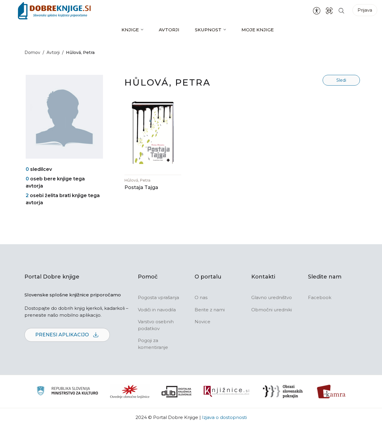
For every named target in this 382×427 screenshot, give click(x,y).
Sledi (341, 80)
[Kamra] (331, 391)
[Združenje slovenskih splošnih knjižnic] (226, 391)
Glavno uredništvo (271, 297)
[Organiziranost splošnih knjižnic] (130, 391)
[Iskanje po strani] (341, 10)
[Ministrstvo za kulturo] (67, 391)
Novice (202, 321)
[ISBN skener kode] (329, 10)
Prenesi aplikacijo (62, 335)
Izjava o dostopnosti (224, 417)
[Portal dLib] (176, 391)
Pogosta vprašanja (158, 297)
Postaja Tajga (141, 187)
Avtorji (169, 30)
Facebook (319, 297)
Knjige (130, 30)
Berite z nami (210, 309)
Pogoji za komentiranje (153, 344)
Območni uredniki (271, 309)
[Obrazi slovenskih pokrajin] (283, 391)
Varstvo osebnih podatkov (156, 325)
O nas (201, 297)
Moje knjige (257, 30)
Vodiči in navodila (157, 309)
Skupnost (208, 30)
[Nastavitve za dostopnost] (316, 10)
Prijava (365, 10)
